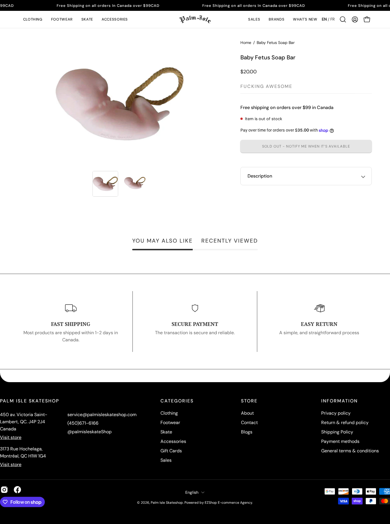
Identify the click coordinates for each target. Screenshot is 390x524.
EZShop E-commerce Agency (228, 502)
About (247, 413)
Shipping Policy (337, 432)
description (260, 176)
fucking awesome (266, 86)
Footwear (170, 423)
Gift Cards (171, 451)
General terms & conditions (350, 451)
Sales (166, 460)
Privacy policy (336, 413)
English (192, 492)
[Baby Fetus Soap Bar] (105, 184)
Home (245, 42)
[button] (33, 19)
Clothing (169, 413)
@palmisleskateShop (89, 432)
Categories (177, 401)
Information (339, 401)
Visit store (10, 437)
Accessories (173, 441)
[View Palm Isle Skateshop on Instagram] (4, 489)
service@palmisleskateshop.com (101, 415)
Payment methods (340, 441)
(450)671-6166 (82, 423)
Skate (166, 432)
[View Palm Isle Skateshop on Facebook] (17, 489)
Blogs (246, 432)
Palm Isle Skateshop (167, 502)
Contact (249, 423)
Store (249, 401)
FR (332, 19)
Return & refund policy (345, 423)
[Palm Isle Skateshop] (195, 19)
